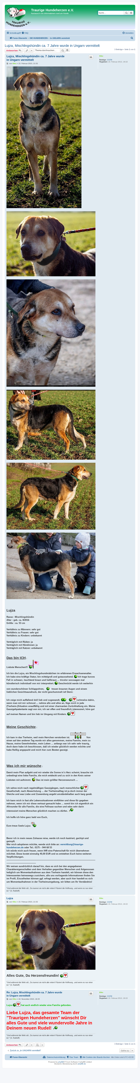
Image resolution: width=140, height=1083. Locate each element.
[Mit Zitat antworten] (91, 57)
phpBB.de (82, 1064)
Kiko (101, 56)
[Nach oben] (133, 893)
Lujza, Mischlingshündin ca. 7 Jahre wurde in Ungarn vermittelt (52, 46)
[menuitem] (25, 33)
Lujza (9, 898)
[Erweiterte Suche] (131, 13)
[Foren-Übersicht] (18, 17)
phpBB (61, 1062)
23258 (109, 60)
